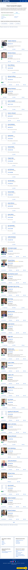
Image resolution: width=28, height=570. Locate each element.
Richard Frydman (12, 510)
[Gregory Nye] (4, 160)
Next (14, 522)
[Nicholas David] (4, 314)
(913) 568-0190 (10, 463)
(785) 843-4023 (10, 513)
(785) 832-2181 (10, 476)
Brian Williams (11, 65)
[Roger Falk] (4, 339)
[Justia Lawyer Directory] (6, 1)
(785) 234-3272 (10, 365)
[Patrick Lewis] (4, 351)
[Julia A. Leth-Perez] (4, 426)
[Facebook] (12, 561)
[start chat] (25, 568)
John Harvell (10, 485)
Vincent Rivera (11, 260)
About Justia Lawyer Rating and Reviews (20, 556)
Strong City (15, 17)
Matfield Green (16, 16)
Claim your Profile (18, 553)
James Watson (11, 203)
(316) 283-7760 (10, 239)
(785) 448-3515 (10, 377)
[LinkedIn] (10, 561)
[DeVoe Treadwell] (4, 500)
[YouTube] (11, 561)
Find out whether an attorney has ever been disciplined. (6, 552)
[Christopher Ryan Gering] (4, 289)
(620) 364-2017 (10, 116)
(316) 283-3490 (10, 161)
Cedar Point (2, 16)
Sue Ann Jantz (11, 180)
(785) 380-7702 (10, 314)
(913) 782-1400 (10, 451)
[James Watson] (4, 205)
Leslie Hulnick (11, 323)
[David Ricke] (4, 138)
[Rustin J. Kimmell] (4, 115)
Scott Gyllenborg (11, 448)
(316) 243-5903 (10, 414)
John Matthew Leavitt (13, 273)
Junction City (3, 543)
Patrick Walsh (11, 146)
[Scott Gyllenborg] (4, 450)
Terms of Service (18, 563)
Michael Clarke (11, 473)
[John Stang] (4, 301)
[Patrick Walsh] (4, 149)
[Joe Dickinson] (4, 171)
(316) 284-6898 (10, 172)
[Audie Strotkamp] (4, 239)
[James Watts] (4, 217)
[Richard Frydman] (4, 513)
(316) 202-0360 (10, 500)
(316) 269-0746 (10, 439)
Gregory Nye (11, 158)
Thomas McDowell (12, 436)
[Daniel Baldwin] (4, 126)
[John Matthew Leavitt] (4, 276)
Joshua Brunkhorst (12, 460)
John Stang (10, 298)
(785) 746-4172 (10, 79)
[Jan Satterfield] (4, 228)
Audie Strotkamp (12, 236)
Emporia (3, 541)
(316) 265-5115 (10, 339)
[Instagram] (13, 561)
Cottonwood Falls (3, 17)
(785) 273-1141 (10, 390)
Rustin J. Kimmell (12, 113)
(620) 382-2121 (10, 127)
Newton (3, 544)
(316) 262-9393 (10, 251)
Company (12, 563)
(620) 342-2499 (10, 68)
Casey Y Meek (11, 362)
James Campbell (11, 101)
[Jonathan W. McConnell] (4, 414)
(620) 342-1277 (10, 43)
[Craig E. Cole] (4, 377)
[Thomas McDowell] (4, 438)
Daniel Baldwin (11, 124)
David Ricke (10, 135)
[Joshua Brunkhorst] (4, 463)
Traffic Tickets (18, 543)
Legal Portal (9, 563)
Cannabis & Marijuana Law (19, 540)
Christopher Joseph (12, 248)
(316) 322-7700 (10, 91)
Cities (17, 12)
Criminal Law (17, 541)
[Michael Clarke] (4, 475)
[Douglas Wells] (4, 389)
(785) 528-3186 (10, 149)
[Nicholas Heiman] (4, 55)
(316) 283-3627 (10, 183)
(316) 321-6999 (10, 217)
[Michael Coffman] (4, 78)
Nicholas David (11, 311)
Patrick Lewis (11, 349)
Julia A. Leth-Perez (12, 424)
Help (14, 563)
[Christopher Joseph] (4, 250)
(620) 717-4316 (10, 104)
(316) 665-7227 (10, 276)
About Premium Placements (20, 554)
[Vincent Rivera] (4, 262)
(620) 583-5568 (10, 206)
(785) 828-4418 (10, 194)
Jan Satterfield (11, 225)
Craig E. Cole (10, 374)
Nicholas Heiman (12, 53)
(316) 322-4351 (10, 138)
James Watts (10, 214)
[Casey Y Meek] (4, 365)
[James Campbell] (4, 103)
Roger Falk (10, 336)
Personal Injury (18, 542)
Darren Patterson (12, 88)
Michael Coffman (12, 76)
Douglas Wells (11, 387)
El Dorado (3, 542)
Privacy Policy (22, 563)
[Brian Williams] (4, 67)
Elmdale (2, 18)
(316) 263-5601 (10, 426)
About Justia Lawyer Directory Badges (20, 551)
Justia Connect (5, 563)
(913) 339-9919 (10, 488)
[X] (16, 561)
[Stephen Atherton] (4, 43)
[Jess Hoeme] (4, 401)
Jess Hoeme (10, 399)
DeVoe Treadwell (12, 497)
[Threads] (14, 561)
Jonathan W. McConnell (13, 411)
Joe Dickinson (11, 169)
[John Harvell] (4, 488)
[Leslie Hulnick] (4, 326)
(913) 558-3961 (10, 351)
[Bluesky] (15, 561)
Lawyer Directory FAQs (19, 552)
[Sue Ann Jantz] (4, 183)
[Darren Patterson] (4, 91)
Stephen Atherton (12, 40)
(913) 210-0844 (10, 263)
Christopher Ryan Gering (13, 286)
